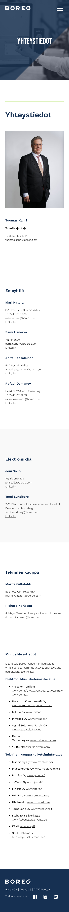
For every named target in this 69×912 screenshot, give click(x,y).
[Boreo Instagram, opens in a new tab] (48, 897)
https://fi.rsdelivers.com (35, 746)
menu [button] (60, 9)
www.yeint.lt (19, 694)
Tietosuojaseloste (16, 896)
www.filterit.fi (34, 788)
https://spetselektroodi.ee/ (28, 837)
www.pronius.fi (36, 775)
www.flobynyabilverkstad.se (29, 819)
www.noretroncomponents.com (32, 705)
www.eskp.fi (27, 826)
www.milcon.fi (34, 712)
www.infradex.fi (37, 718)
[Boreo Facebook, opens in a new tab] (37, 897)
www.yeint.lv (54, 690)
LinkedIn (10, 322)
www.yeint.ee (37, 690)
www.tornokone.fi (42, 808)
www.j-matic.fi (36, 782)
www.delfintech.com (43, 740)
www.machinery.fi (41, 762)
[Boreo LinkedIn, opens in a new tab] (58, 897)
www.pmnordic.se (37, 795)
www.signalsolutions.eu (26, 729)
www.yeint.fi (19, 690)
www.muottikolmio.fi (47, 768)
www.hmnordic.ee (38, 802)
